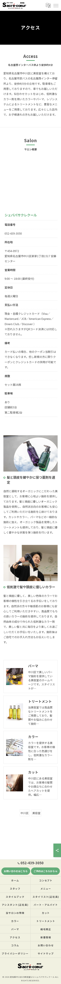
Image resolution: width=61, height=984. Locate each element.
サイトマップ (46, 953)
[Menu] (56, 5)
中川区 (25, 813)
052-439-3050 (13, 233)
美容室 (36, 813)
